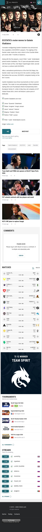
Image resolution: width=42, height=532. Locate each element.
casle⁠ (29, 145)
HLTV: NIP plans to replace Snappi (13, 221)
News (8, 7)
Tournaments (25, 7)
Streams (16, 7)
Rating (10, 514)
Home (3, 7)
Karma (4, 514)
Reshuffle (35, 145)
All (33, 267)
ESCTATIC (22, 145)
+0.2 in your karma (7, 138)
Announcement (12, 149)
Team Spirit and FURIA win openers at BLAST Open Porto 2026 (20, 172)
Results (38, 267)
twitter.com (10, 124)
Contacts (17, 514)
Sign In (21, 255)
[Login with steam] (39, 2)
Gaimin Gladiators (12, 145)
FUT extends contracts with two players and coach (18, 197)
